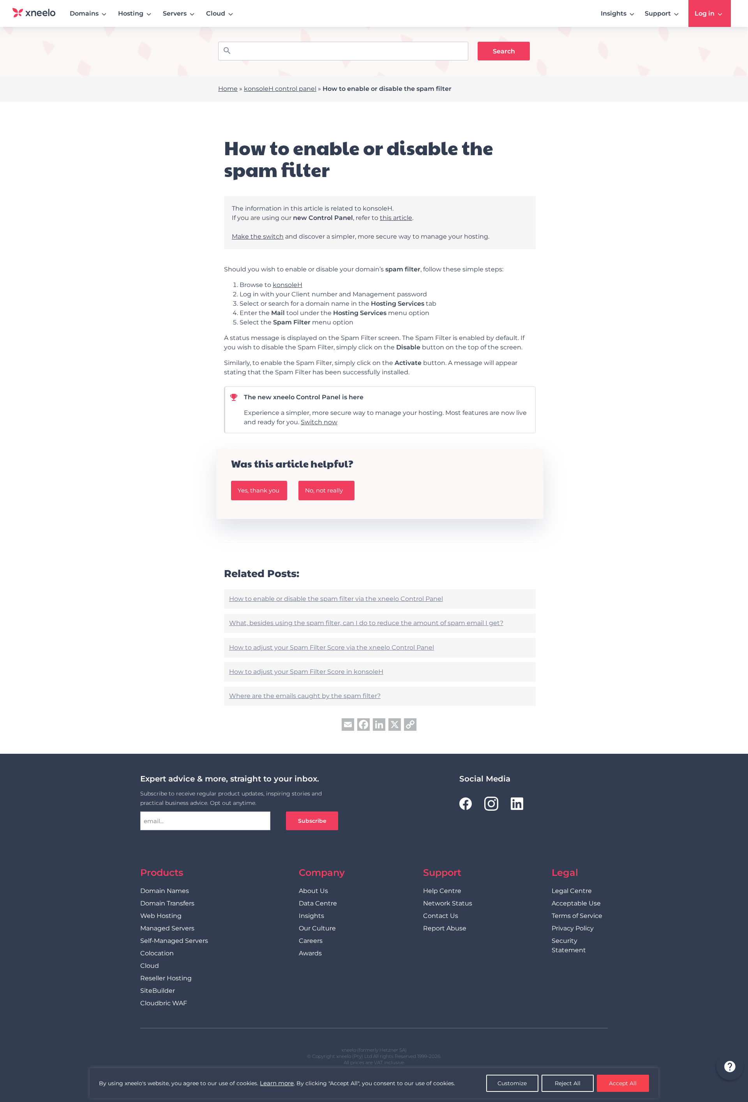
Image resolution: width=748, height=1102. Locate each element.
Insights (613, 13)
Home (228, 88)
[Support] (729, 1067)
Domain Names (164, 891)
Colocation (157, 953)
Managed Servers (167, 928)
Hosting (130, 13)
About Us (313, 891)
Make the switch (258, 236)
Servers (175, 13)
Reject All (567, 1083)
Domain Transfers (167, 903)
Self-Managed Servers (174, 940)
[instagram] (491, 804)
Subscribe (312, 820)
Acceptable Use (576, 903)
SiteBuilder (157, 990)
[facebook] (465, 803)
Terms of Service (577, 916)
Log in (704, 13)
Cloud (215, 13)
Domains (84, 13)
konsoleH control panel (280, 88)
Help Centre (442, 891)
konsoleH (287, 285)
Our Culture (317, 928)
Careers (311, 940)
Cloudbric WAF (163, 1003)
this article (396, 217)
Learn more (277, 1083)
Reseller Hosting (166, 978)
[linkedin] (517, 803)
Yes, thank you (258, 490)
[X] (394, 725)
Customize (512, 1083)
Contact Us (440, 916)
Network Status (447, 903)
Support (658, 13)
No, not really (324, 490)
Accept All (623, 1083)
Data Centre (318, 903)
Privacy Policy (573, 928)
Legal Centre (572, 891)
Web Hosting (161, 916)
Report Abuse (444, 928)
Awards (310, 953)
